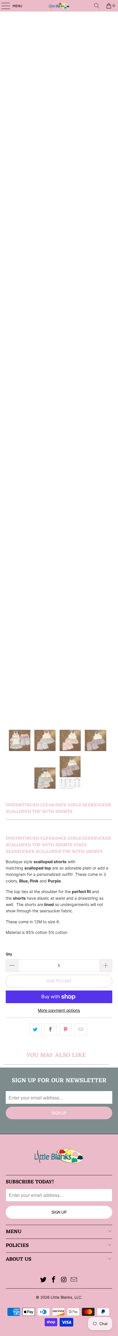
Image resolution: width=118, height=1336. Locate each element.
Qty (9, 954)
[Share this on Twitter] (35, 1030)
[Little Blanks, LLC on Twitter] (43, 1280)
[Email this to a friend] (81, 1030)
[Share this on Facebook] (50, 1030)
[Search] (96, 5)
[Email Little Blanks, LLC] (74, 1280)
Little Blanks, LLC (66, 1297)
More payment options (59, 1010)
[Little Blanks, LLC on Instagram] (64, 1280)
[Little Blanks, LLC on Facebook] (53, 1280)
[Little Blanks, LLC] (59, 5)
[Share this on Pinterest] (66, 1030)
